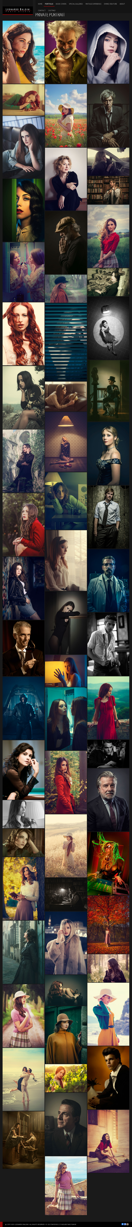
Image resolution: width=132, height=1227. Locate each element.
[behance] (123, 1224)
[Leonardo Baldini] (18, 7)
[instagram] (127, 1224)
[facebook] (125, 1224)
